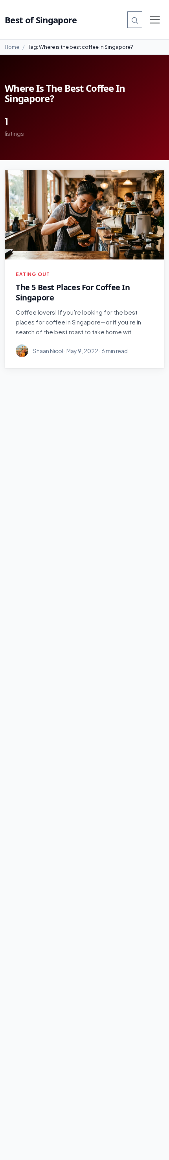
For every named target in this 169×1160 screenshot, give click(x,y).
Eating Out (33, 274)
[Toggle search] (134, 19)
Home (12, 47)
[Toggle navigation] (154, 19)
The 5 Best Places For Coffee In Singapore (73, 292)
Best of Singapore (41, 20)
